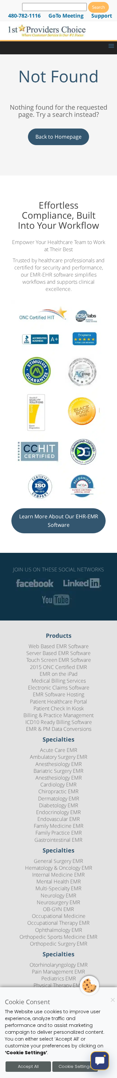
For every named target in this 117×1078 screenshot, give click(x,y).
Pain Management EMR (58, 971)
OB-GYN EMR (58, 909)
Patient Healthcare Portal (58, 701)
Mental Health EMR (58, 881)
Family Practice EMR (58, 832)
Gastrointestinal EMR (58, 839)
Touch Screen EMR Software (58, 659)
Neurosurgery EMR (58, 902)
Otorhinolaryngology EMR (59, 964)
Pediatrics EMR (58, 978)
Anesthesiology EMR (58, 764)
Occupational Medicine (58, 916)
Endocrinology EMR (58, 812)
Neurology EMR (58, 895)
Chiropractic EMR (58, 791)
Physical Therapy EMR (58, 985)
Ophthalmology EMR (58, 930)
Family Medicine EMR (59, 825)
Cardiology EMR (58, 784)
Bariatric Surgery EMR (58, 770)
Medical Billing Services (59, 680)
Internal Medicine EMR (58, 874)
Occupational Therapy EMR (58, 922)
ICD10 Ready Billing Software (58, 722)
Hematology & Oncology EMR (58, 867)
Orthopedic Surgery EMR (58, 943)
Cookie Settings (75, 1066)
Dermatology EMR (58, 798)
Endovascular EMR (58, 819)
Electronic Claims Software (58, 687)
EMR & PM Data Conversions (58, 728)
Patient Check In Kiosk (58, 708)
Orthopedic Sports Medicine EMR (59, 936)
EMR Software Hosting (58, 694)
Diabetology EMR (58, 805)
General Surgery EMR (58, 861)
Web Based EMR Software (59, 646)
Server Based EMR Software (58, 653)
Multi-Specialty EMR (58, 888)
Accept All (28, 1066)
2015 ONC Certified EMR (58, 667)
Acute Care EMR (58, 750)
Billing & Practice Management (58, 715)
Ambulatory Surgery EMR (58, 756)
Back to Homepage (58, 136)
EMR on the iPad (59, 673)
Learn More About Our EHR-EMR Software (58, 520)
